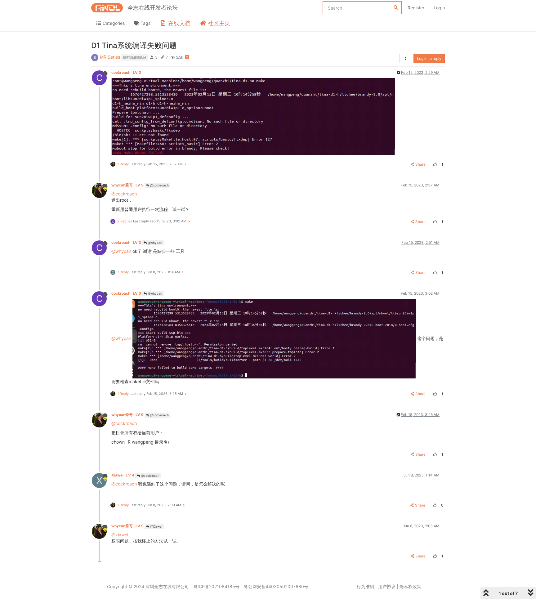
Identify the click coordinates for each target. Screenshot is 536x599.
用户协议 (386, 586)
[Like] (434, 164)
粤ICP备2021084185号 (216, 586)
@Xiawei (155, 526)
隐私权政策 (410, 586)
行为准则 (365, 586)
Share (420, 164)
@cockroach (159, 185)
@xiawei (119, 534)
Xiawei (122, 475)
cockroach (126, 72)
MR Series (110, 57)
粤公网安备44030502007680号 (276, 586)
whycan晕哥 (127, 185)
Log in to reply (429, 58)
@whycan (154, 242)
